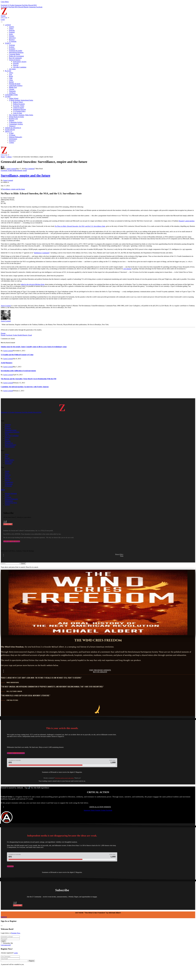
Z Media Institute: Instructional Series (21, 100)
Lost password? (6, 945)
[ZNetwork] (4, 14)
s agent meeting (189, 221)
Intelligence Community (42, 253)
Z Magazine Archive (15, 122)
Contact (11, 142)
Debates (11, 36)
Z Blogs (9, 157)
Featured (12, 32)
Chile (10, 78)
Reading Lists (13, 118)
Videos (11, 28)
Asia (10, 74)
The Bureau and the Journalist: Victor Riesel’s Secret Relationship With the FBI (28, 379)
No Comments (29, 168)
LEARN (8, 96)
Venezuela (12, 91)
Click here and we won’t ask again (64, 778)
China (11, 80)
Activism (12, 45)
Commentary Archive (16, 124)
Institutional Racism (19, 109)
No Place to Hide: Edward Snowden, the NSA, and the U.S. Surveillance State (80, 226)
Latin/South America (15, 85)
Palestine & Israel (14, 84)
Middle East (13, 87)
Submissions (13, 139)
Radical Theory (18, 102)
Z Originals (12, 41)
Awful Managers (6, 363)
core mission (127, 269)
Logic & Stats (17, 113)
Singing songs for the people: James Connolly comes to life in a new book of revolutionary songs (34, 347)
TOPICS (8, 43)
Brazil (11, 76)
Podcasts (12, 30)
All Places (12, 93)
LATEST (8, 25)
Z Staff (11, 133)
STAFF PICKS (10, 129)
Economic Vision (18, 106)
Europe (11, 82)
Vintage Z (12, 126)
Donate (3, 16)
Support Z (12, 141)
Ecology (11, 47)
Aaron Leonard (11, 168)
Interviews (12, 38)
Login (16, 953)
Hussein (181, 221)
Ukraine (11, 89)
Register (31, 961)
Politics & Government (16, 56)
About (3, 489)
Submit (23, 563)
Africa (11, 73)
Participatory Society (19, 61)
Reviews (12, 39)
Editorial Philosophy (15, 137)
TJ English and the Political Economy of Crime (17, 355)
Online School (13, 98)
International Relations (16, 52)
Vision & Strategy (15, 60)
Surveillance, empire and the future (25, 175)
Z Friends (12, 135)
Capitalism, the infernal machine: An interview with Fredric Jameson (25, 387)
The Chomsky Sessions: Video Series (21, 115)
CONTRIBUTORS (11, 95)
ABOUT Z (8, 131)
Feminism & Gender (15, 50)
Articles (11, 27)
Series (11, 34)
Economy (12, 49)
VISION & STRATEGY (13, 128)
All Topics (12, 69)
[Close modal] (1, 925)
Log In (3, 941)
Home (3, 157)
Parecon (15, 65)
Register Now (15, 933)
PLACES (8, 71)
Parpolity (16, 63)
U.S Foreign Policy (19, 111)
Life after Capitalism (19, 67)
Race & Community (15, 58)
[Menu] (1, 146)
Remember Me (8, 943)
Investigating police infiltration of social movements (18, 371)
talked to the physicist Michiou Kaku (33, 284)
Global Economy (18, 107)
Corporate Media (14, 54)
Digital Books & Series (16, 117)
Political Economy (19, 104)
